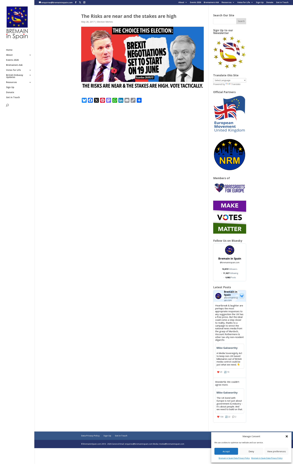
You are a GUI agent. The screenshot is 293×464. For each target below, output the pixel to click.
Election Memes (105, 21)
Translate (236, 84)
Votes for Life (243, 2)
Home (9, 50)
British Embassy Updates (14, 76)
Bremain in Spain (229, 258)
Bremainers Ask (211, 2)
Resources (227, 2)
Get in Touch (282, 2)
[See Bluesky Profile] (241, 296)
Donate (269, 2)
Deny (251, 451)
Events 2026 (195, 2)
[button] (286, 436)
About (181, 2)
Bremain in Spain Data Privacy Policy (234, 458)
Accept (226, 451)
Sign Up (260, 2)
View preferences (276, 451)
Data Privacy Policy (90, 435)
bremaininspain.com (229, 262)
